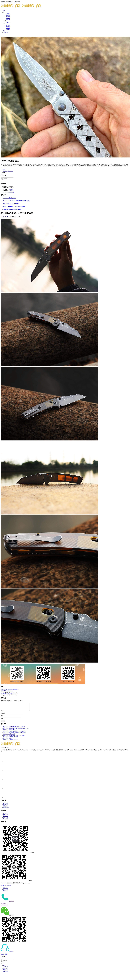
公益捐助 (8, 22)
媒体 (4, 30)
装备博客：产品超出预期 (9, 734)
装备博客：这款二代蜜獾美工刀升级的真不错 (14, 726)
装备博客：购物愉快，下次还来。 (11, 739)
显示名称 (3, 713)
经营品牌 (8, 28)
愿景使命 (8, 19)
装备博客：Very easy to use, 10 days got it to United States (16, 728)
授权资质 (8, 29)
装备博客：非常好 (7, 738)
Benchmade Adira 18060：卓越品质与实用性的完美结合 (16, 200)
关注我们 (5, 32)
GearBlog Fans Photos (8, 171)
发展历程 (8, 18)
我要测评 (5, 817)
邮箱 (2, 715)
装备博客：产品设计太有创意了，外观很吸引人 (14, 731)
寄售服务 (8, 25)
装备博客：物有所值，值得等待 (10, 736)
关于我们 (5, 803)
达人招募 (5, 818)
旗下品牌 (8, 26)
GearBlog (11, 189)
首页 (4, 10)
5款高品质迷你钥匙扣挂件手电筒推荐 (12, 209)
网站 (2, 718)
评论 (2, 710)
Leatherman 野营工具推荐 (9, 198)
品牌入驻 (5, 806)
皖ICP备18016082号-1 (6, 885)
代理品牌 (5, 814)
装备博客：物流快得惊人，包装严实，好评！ (14, 735)
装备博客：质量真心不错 (9, 729)
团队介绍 (8, 15)
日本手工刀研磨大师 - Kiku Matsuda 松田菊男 (14, 206)
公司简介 (8, 13)
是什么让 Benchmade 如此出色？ (11, 203)
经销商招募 (6, 807)
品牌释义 (8, 16)
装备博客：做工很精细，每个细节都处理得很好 (14, 732)
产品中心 (5, 804)
